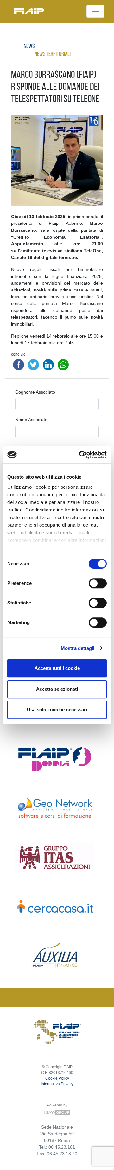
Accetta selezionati (57, 689)
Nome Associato (31, 419)
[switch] (98, 583)
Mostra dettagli (78, 648)
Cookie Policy (57, 1078)
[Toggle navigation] (95, 11)
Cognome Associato (35, 392)
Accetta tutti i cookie (57, 668)
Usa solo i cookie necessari (57, 709)
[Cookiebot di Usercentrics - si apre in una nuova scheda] (80, 455)
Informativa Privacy (57, 1084)
